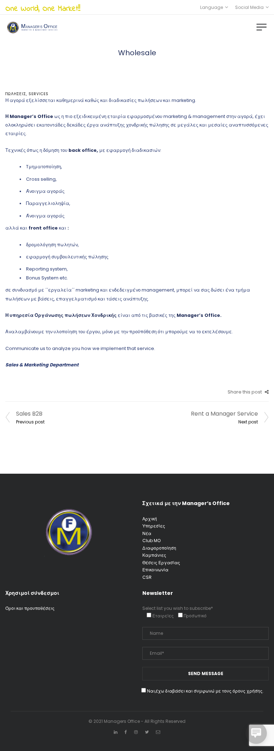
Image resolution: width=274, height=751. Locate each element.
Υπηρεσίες (153, 526)
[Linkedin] (115, 732)
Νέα (146, 533)
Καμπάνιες (154, 555)
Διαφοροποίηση (159, 548)
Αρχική (149, 519)
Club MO (151, 540)
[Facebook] (126, 732)
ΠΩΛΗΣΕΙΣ (15, 94)
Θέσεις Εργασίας (161, 563)
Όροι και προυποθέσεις (30, 608)
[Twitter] (147, 732)
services (39, 94)
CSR (147, 577)
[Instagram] (136, 732)
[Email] (158, 732)
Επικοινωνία (155, 570)
